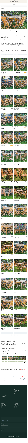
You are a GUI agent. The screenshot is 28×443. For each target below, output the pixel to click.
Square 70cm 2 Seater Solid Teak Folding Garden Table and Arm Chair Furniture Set (3, 146)
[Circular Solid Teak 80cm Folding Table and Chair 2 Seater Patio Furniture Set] (20, 119)
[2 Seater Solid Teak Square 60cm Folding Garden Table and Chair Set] (7, 82)
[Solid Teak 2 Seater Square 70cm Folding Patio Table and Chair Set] (20, 82)
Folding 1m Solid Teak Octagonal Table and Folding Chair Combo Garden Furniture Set (3, 274)
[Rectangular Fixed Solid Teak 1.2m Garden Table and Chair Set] (20, 284)
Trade (12, 2)
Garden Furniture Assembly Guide (17, 394)
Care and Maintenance (16, 393)
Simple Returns (14, 378)
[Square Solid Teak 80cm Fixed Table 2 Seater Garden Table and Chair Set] (7, 156)
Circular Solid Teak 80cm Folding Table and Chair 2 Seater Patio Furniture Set (17, 127)
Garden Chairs (15, 406)
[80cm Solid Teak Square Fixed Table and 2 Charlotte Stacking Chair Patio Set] (7, 247)
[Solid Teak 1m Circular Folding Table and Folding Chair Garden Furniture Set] (7, 210)
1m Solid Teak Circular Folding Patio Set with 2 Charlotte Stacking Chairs (17, 328)
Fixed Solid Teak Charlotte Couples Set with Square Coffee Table (3, 182)
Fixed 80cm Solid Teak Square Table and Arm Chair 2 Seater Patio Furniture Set (16, 164)
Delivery (15, 391)
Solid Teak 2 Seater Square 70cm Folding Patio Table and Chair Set (17, 91)
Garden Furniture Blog (16, 2)
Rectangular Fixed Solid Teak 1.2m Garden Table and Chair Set (17, 292)
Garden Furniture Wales (3, 409)
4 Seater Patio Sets (11, 361)
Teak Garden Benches (16, 403)
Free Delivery (5, 378)
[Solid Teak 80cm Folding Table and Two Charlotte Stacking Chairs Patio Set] (20, 265)
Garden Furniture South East (3, 406)
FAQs (7, 420)
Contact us (3, 420)
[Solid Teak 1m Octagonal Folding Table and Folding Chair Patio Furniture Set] (20, 210)
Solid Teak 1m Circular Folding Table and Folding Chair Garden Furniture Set (3, 219)
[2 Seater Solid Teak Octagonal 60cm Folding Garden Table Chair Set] (20, 64)
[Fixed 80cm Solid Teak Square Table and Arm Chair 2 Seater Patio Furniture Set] (20, 156)
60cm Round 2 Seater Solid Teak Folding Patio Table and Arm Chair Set (3, 109)
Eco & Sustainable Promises (16, 395)
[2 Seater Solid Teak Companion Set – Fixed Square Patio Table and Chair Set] (7, 192)
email (20, 369)
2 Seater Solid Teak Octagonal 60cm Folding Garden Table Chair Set (17, 72)
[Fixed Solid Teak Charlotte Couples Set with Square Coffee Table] (7, 174)
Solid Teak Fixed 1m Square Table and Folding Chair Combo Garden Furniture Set (3, 328)
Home (1, 8)
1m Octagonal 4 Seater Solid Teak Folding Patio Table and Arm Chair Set (17, 310)
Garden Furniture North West (3, 408)
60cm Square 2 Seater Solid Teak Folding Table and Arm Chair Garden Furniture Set (3, 127)
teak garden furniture (6, 35)
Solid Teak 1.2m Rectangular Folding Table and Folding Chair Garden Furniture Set (3, 292)
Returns (15, 392)
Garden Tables (15, 407)
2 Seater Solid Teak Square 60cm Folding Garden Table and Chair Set (3, 91)
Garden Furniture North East (3, 407)
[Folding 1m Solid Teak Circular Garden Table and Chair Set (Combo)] (20, 247)
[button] (26, 4)
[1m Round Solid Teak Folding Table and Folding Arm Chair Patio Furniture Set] (7, 302)
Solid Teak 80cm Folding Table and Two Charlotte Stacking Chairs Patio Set (17, 274)
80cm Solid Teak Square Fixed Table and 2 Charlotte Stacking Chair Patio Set (3, 255)
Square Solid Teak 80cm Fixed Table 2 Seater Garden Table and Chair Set (3, 164)
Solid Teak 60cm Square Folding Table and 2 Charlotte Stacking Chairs (17, 200)
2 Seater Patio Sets (4, 361)
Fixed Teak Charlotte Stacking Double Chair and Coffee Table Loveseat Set (16, 182)
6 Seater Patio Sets (17, 361)
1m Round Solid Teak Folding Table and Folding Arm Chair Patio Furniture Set (3, 310)
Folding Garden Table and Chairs (17, 408)
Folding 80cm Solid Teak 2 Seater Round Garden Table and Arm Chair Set (17, 145)
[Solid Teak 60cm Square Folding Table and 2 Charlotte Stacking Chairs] (20, 192)
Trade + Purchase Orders (16, 390)
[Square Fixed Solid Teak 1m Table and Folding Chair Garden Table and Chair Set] (7, 229)
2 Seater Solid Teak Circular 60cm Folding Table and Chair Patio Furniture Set (3, 72)
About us (15, 389)
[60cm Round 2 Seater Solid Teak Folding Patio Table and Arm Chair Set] (7, 101)
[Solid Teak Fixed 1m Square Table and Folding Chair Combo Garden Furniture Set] (7, 320)
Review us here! (19, 436)
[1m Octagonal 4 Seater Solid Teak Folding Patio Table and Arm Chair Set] (20, 302)
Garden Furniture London (3, 404)
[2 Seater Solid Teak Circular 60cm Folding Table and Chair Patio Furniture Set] (7, 64)
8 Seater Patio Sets (23, 361)
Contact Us (11, 2)
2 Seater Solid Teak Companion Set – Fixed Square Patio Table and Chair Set (3, 200)
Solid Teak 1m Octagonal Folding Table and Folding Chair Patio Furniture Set (17, 219)
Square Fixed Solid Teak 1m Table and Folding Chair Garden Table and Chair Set (3, 237)
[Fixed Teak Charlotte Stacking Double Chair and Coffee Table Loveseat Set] (20, 174)
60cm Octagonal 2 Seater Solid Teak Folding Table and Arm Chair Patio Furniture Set (17, 109)
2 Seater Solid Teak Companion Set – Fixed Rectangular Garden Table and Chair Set (17, 237)
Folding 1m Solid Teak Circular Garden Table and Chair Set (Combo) (17, 255)
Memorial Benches (16, 409)
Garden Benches (2, 403)
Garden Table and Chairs (16, 405)
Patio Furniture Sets (16, 404)
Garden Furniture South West (3, 405)
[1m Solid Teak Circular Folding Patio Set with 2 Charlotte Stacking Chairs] (20, 320)
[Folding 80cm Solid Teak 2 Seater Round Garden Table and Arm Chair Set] (20, 137)
